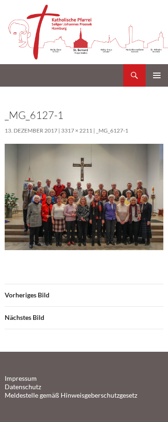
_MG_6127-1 (112, 130)
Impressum (21, 378)
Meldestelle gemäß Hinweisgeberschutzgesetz (71, 395)
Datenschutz (23, 387)
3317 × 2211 (76, 130)
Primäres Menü (157, 75)
